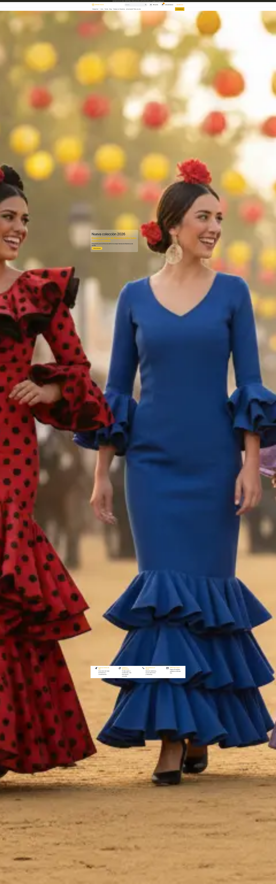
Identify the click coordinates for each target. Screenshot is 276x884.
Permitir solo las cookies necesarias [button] (149, 878)
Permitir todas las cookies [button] (147, 875)
